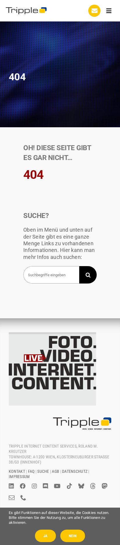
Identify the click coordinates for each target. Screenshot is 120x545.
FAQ (31, 471)
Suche (43, 471)
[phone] (23, 498)
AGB (55, 471)
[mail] (12, 498)
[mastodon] (104, 486)
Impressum (19, 476)
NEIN (73, 536)
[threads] (93, 486)
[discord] (45, 486)
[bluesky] (81, 486)
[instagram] (34, 486)
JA (45, 536)
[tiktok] (69, 486)
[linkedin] (11, 486)
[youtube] (57, 486)
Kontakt (17, 471)
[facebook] (23, 486)
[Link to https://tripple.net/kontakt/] (94, 11)
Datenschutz (74, 471)
